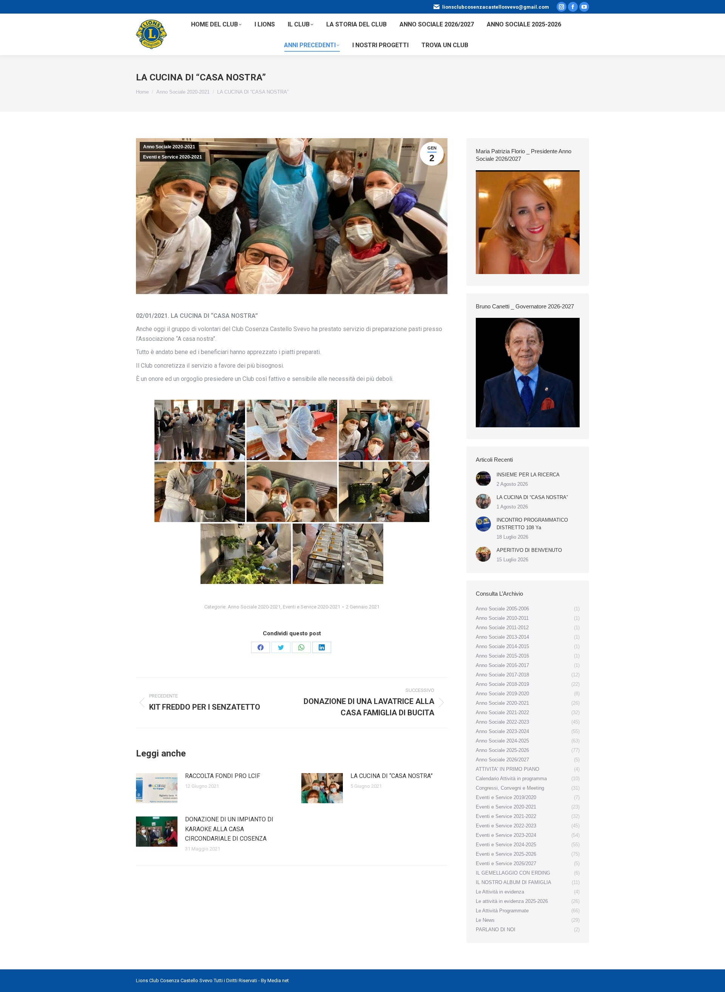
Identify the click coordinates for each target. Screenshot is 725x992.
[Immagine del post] (156, 788)
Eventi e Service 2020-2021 (172, 157)
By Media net (275, 980)
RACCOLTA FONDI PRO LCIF (222, 775)
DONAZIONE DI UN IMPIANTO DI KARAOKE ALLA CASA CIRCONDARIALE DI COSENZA (229, 829)
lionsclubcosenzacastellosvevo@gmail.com (495, 7)
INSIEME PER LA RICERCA (528, 475)
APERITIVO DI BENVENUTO (529, 550)
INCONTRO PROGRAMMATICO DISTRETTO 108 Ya (532, 523)
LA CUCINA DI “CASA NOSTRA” (391, 775)
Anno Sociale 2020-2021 (169, 146)
